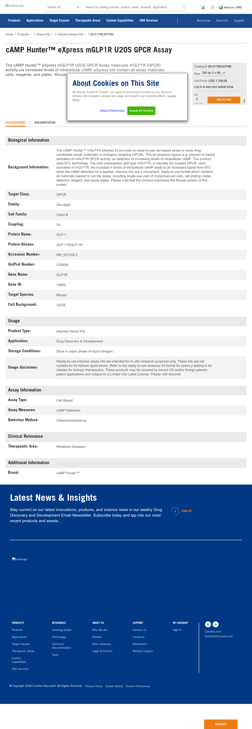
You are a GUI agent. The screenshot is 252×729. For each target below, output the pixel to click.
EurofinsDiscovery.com (218, 636)
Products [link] (14, 20)
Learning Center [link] (62, 630)
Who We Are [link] (99, 630)
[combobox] (135, 7)
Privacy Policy (94, 686)
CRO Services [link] (149, 20)
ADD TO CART (224, 100)
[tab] (15, 123)
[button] (184, 7)
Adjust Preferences (112, 110)
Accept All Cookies (141, 110)
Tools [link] (55, 655)
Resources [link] (203, 20)
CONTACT (221, 724)
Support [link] (239, 20)
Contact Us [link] (139, 630)
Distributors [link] (140, 644)
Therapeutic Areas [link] (87, 20)
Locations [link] (139, 637)
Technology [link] (59, 637)
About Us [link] (222, 20)
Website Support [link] (143, 651)
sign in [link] (177, 630)
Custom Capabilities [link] (120, 20)
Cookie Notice (114, 686)
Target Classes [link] (59, 20)
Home (9, 34)
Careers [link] (97, 637)
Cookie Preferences (138, 686)
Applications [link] (34, 20)
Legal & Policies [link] (102, 651)
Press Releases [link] (101, 644)
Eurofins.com (213, 631)
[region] (127, 97)
